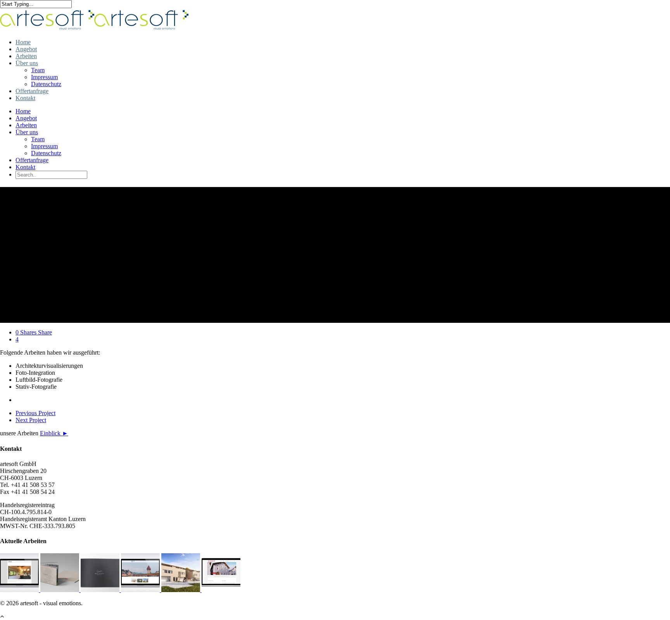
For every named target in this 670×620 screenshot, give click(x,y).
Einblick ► (54, 433)
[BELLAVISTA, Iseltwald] (101, 590)
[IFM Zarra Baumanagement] (141, 590)
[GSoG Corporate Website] (20, 590)
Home (23, 42)
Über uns (27, 63)
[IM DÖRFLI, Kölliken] (60, 590)
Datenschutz (46, 84)
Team (38, 70)
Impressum (44, 77)
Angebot (26, 49)
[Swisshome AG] (221, 590)
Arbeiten (26, 56)
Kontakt (25, 98)
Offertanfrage (32, 91)
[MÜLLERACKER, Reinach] (181, 590)
